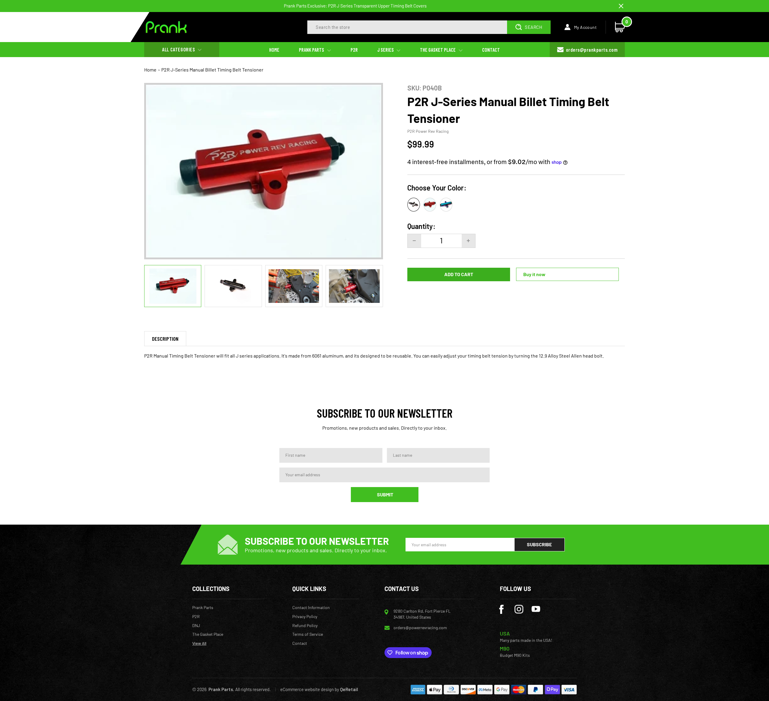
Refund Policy (305, 625)
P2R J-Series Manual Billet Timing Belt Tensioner (212, 69)
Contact (299, 643)
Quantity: (421, 226)
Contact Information (311, 607)
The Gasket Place (207, 634)
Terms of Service (307, 634)
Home (150, 69)
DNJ (196, 625)
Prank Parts (202, 607)
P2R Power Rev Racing (427, 131)
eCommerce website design (307, 689)
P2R (196, 616)
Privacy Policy (304, 616)
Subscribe (539, 544)
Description (165, 338)
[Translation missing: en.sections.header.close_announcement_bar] (621, 6)
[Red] (430, 205)
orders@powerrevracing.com (420, 627)
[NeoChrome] (446, 205)
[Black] (413, 205)
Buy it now (534, 274)
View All (199, 643)
